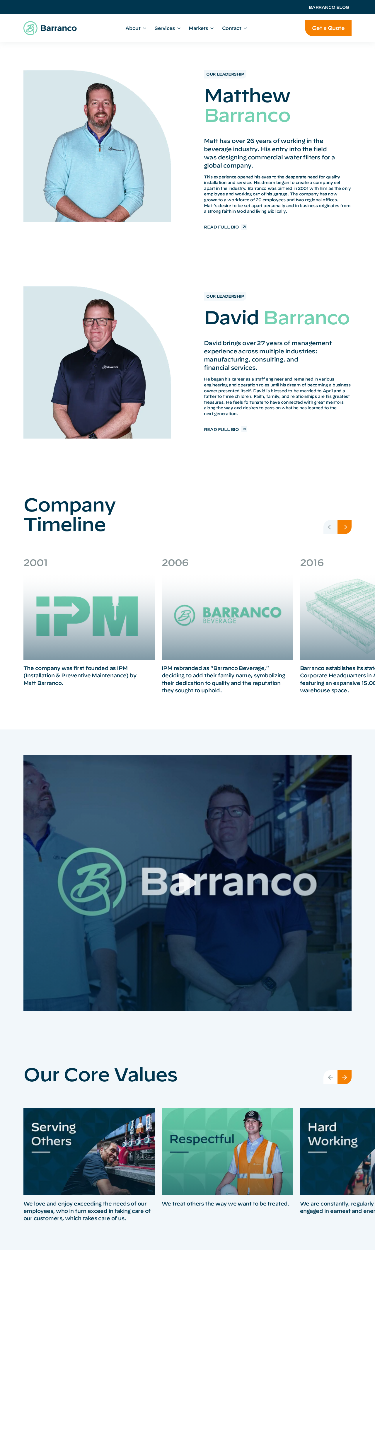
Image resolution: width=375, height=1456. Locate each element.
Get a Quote (328, 28)
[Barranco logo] (50, 28)
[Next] (345, 527)
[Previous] (330, 527)
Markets (198, 28)
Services (164, 28)
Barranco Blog (329, 7)
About (132, 28)
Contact (231, 28)
